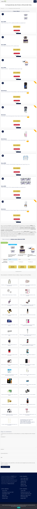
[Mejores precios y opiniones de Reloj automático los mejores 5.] (9, 341)
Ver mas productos (4, 242)
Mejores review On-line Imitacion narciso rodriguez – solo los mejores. (27, 365)
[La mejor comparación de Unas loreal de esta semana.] (27, 311)
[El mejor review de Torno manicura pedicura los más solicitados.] (27, 291)
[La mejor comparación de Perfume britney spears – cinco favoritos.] (9, 321)
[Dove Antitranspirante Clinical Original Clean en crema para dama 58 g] (25, 204)
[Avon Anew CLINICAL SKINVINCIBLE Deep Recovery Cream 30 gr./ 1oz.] (25, 158)
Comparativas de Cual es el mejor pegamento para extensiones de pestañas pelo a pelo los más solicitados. (27, 421)
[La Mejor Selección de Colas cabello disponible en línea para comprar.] (27, 281)
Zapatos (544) (23, 484)
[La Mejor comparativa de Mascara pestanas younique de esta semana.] (9, 301)
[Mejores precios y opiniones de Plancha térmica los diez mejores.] (9, 361)
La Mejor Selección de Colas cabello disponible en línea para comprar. (28, 285)
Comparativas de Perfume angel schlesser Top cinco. (9, 404)
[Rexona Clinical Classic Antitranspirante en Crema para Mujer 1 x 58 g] (25, 134)
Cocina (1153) (4, 490)
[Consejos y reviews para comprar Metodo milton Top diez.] (27, 371)
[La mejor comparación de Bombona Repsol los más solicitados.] (9, 311)
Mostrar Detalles (18, 33)
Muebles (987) (23, 498)
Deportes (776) (23, 482)
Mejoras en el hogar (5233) (25, 495)
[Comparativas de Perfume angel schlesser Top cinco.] (9, 400)
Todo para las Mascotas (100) (26, 493)
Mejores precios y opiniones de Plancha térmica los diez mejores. (9, 365)
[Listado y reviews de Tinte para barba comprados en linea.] (27, 351)
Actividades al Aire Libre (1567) (8, 492)
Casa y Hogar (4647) (24, 478)
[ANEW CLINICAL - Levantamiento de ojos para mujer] (25, 62)
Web (1, 457)
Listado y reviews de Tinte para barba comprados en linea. (27, 355)
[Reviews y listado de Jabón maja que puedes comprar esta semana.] (9, 351)
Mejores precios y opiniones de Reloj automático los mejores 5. (9, 345)
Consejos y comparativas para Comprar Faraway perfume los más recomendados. (27, 325)
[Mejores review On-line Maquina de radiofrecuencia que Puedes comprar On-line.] (27, 331)
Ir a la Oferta (17, 26)
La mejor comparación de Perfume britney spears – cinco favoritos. (9, 325)
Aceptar (19, 507)
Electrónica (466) (24, 485)
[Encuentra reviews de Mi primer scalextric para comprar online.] (27, 381)
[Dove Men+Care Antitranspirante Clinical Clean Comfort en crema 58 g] (25, 109)
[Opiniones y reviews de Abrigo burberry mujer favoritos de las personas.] (9, 281)
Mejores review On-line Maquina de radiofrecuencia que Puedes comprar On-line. (28, 335)
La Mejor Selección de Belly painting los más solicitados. (9, 384)
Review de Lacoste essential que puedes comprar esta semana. (9, 395)
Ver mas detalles (12, 267)
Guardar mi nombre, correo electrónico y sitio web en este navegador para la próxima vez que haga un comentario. (18, 463)
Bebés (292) (4, 495)
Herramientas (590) (24, 496)
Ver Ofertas (17, 32)
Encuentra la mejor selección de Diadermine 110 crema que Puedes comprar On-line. (9, 375)
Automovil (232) (5, 496)
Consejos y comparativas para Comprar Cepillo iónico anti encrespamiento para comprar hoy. (27, 305)
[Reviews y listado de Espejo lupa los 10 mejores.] (9, 291)
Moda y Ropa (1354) (24, 479)
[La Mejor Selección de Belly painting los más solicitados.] (9, 381)
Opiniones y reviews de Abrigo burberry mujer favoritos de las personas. (9, 285)
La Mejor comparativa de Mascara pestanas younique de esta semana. (9, 305)
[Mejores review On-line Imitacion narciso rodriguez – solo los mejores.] (27, 361)
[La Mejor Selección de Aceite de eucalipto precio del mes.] (27, 400)
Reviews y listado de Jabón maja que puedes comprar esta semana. (9, 355)
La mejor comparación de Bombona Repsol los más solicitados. (9, 315)
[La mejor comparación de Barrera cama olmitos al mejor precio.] (9, 331)
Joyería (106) (23, 490)
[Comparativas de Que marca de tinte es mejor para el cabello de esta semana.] (9, 410)
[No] (35, 506)
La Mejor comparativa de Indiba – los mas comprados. (27, 394)
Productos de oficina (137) (25, 492)
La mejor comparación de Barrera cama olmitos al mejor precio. (9, 335)
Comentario (3, 436)
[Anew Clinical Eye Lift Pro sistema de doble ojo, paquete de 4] (25, 181)
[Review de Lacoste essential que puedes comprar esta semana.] (9, 391)
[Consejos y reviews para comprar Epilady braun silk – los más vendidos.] (27, 410)
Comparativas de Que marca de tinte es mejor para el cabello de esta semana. (9, 414)
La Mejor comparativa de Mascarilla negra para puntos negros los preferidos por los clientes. (28, 345)
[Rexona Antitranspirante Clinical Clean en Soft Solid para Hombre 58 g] (25, 85)
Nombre (2, 449)
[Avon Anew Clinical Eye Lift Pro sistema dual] (25, 39)
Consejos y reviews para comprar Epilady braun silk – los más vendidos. (27, 414)
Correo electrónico (4, 453)
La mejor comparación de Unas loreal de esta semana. (27, 314)
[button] (35, 1)
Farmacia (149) (5, 498)
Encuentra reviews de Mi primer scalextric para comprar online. (27, 385)
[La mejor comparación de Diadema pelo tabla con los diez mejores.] (9, 420)
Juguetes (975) (23, 481)
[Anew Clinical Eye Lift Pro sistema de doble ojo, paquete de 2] (25, 16)
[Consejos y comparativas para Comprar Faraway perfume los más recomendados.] (27, 321)
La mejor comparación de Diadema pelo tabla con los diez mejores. (9, 424)
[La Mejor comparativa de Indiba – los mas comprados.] (27, 391)
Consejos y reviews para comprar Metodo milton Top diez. (27, 375)
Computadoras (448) (6, 493)
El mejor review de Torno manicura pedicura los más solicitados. (27, 295)
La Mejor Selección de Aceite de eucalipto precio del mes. (27, 404)
